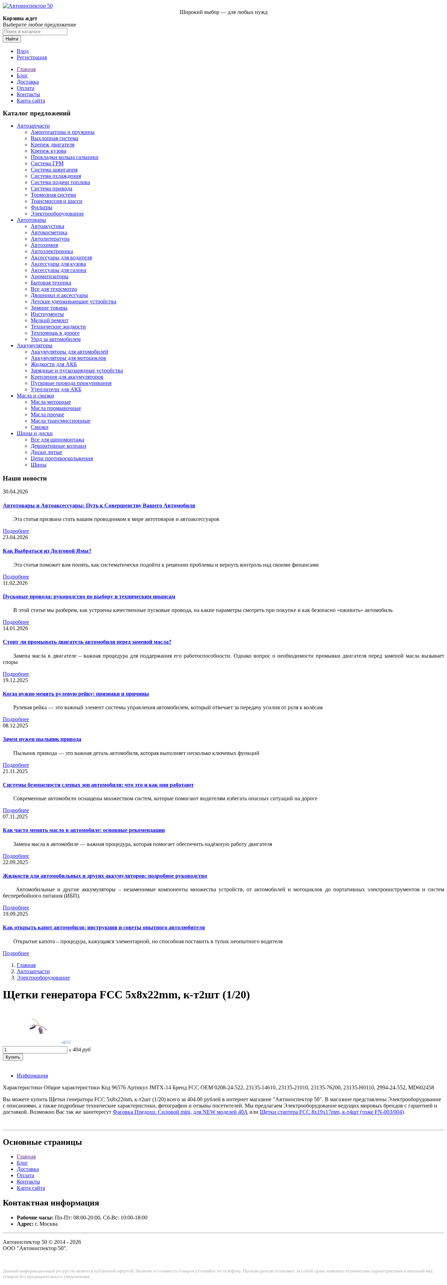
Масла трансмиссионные (60, 421)
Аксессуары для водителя (61, 257)
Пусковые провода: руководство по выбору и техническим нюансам (89, 596)
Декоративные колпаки (58, 446)
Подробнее (16, 531)
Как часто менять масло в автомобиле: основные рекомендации (84, 830)
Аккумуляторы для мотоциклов (68, 358)
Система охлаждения (56, 176)
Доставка (28, 82)
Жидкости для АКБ (54, 364)
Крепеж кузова (48, 151)
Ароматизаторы (49, 276)
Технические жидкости (58, 327)
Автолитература (50, 239)
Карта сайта (31, 101)
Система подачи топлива (60, 182)
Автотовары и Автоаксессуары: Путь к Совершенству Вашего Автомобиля (99, 505)
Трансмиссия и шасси (56, 201)
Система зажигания (54, 170)
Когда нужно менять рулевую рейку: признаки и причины (76, 694)
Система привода (51, 188)
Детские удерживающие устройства (73, 301)
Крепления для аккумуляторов (67, 377)
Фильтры (41, 207)
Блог (22, 75)
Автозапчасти (33, 126)
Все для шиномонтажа (57, 440)
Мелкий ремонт (49, 320)
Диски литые (46, 452)
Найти (12, 38)
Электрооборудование (57, 214)
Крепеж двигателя (52, 145)
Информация (32, 1076)
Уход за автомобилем (56, 339)
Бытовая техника (51, 283)
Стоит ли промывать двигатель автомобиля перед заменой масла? (87, 642)
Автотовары (31, 220)
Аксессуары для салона (58, 270)
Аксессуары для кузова (58, 264)
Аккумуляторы (34, 345)
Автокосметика (49, 232)
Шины (38, 465)
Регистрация (32, 57)
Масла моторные (51, 402)
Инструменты (47, 314)
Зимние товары (49, 308)
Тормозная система (53, 195)
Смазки (40, 427)
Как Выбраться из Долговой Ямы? (47, 551)
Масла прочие (47, 414)
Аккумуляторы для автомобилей (69, 352)
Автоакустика (47, 226)
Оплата (25, 88)
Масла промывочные (56, 408)
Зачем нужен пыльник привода (42, 739)
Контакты (28, 94)
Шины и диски (35, 433)
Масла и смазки (35, 396)
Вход (23, 51)
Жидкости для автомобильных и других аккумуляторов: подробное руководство (105, 876)
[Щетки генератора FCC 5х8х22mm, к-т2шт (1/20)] (38, 1043)
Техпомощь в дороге (55, 333)
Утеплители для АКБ (56, 389)
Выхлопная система (54, 138)
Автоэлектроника (52, 251)
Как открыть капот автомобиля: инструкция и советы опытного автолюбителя (104, 927)
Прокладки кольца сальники (64, 157)
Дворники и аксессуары (59, 295)
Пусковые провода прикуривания (71, 383)
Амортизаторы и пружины (63, 132)
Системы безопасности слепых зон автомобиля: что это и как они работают (98, 785)
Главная (26, 69)
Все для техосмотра (54, 289)
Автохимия (44, 245)
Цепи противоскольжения (62, 458)
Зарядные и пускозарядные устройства (77, 370)
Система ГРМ (47, 163)
